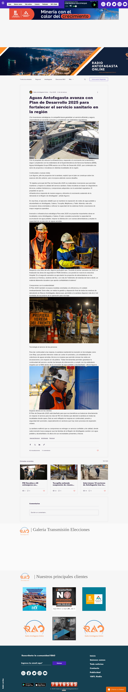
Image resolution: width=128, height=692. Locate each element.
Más (70, 79)
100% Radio (96, 676)
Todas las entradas (26, 79)
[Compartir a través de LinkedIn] (39, 445)
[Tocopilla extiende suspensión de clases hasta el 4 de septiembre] (64, 472)
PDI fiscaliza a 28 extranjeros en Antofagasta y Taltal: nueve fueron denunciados (32, 484)
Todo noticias (96, 664)
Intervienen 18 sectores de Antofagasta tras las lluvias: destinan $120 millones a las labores (94, 484)
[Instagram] (119, 4)
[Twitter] (114, 4)
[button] (85, 79)
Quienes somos (97, 660)
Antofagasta (48, 79)
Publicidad (95, 672)
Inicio (93, 656)
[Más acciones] (97, 92)
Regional (38, 79)
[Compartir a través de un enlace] (44, 445)
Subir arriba (3, 684)
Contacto (94, 668)
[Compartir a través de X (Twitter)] (35, 445)
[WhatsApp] (103, 4)
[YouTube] (125, 4)
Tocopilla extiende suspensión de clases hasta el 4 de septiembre (63, 484)
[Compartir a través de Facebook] (30, 445)
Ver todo (105, 461)
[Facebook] (109, 4)
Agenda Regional (35, 438)
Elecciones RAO (60, 79)
